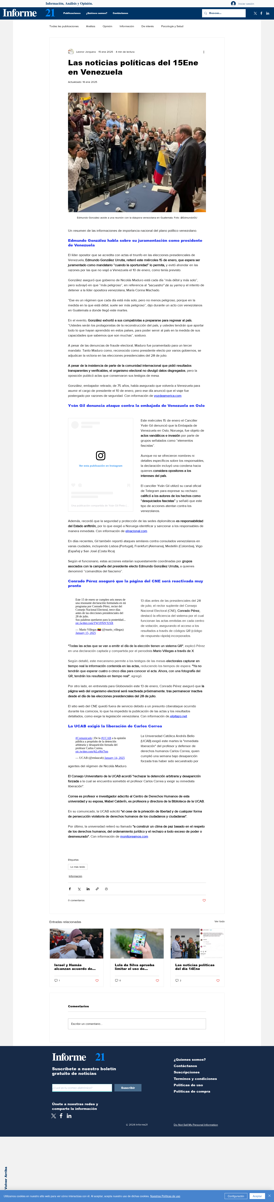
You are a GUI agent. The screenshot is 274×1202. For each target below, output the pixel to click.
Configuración (236, 1196)
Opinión (107, 26)
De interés (147, 26)
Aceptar (257, 1196)
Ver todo (220, 921)
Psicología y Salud (172, 26)
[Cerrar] (269, 1196)
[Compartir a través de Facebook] (70, 889)
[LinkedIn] (268, 13)
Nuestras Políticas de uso (165, 1196)
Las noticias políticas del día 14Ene (195, 967)
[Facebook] (261, 13)
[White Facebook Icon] (61, 1115)
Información (127, 26)
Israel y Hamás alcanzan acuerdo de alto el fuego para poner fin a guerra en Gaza (76, 967)
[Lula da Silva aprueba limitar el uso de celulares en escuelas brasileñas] (137, 944)
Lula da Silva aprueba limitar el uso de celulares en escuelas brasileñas (135, 967)
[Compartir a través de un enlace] (97, 889)
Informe (19, 12)
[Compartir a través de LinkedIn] (88, 889)
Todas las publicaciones (64, 26)
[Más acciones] (203, 52)
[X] (255, 13)
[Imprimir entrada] (106, 889)
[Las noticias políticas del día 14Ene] (197, 944)
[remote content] (100, 465)
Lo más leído (77, 866)
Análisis (90, 26)
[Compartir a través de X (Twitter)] (79, 889)
